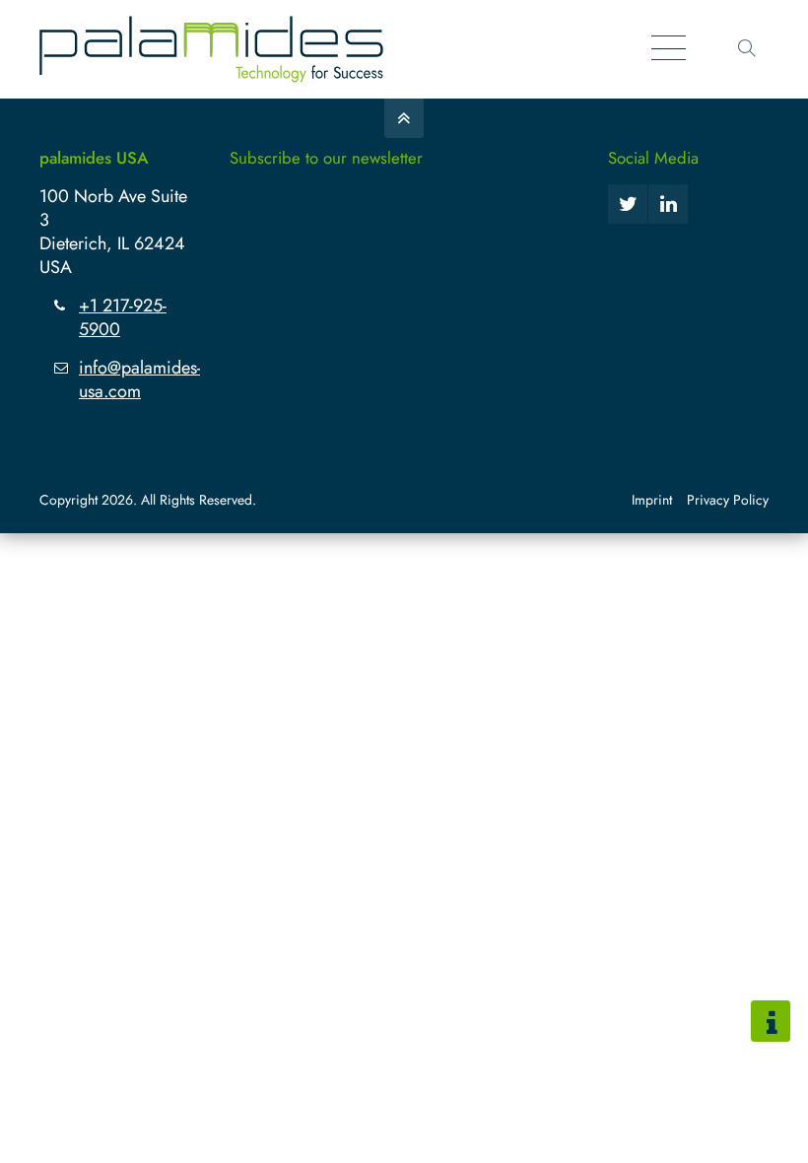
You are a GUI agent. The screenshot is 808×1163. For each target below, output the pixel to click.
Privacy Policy (728, 500)
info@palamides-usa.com (140, 379)
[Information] (770, 1021)
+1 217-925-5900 (123, 317)
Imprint (652, 500)
